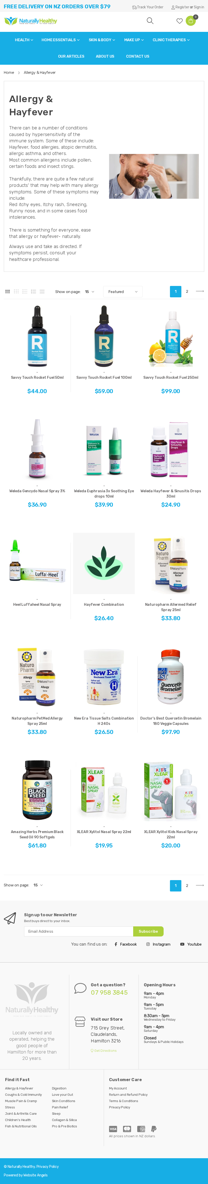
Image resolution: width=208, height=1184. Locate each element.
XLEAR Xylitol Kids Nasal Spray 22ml (171, 834)
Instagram (161, 944)
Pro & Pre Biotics (64, 1126)
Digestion (59, 1088)
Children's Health (18, 1120)
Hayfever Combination (104, 604)
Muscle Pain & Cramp (21, 1101)
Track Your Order (150, 7)
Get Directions (105, 1051)
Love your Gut (62, 1095)
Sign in (199, 7)
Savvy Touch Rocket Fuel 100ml (103, 377)
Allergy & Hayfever (19, 1088)
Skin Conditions (64, 1101)
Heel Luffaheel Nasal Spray (37, 604)
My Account (118, 1088)
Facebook (128, 944)
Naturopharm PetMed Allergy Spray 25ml (37, 721)
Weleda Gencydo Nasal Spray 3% (37, 491)
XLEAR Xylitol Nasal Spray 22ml (104, 832)
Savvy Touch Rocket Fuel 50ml (37, 377)
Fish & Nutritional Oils (21, 1126)
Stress (10, 1107)
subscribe (148, 931)
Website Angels (35, 1175)
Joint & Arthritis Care (21, 1113)
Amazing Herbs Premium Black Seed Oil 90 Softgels (37, 834)
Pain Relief (60, 1107)
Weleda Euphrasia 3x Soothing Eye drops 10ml (104, 494)
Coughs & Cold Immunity (23, 1095)
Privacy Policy (119, 1107)
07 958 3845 (109, 992)
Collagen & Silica (64, 1120)
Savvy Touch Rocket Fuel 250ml (170, 377)
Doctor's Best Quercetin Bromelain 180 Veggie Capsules (170, 721)
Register (182, 7)
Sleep (56, 1113)
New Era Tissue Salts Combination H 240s (104, 721)
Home (9, 72)
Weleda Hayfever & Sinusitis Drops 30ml (171, 494)
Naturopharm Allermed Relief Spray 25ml (171, 607)
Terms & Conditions (123, 1101)
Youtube (194, 944)
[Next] (198, 291)
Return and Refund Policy (128, 1095)
